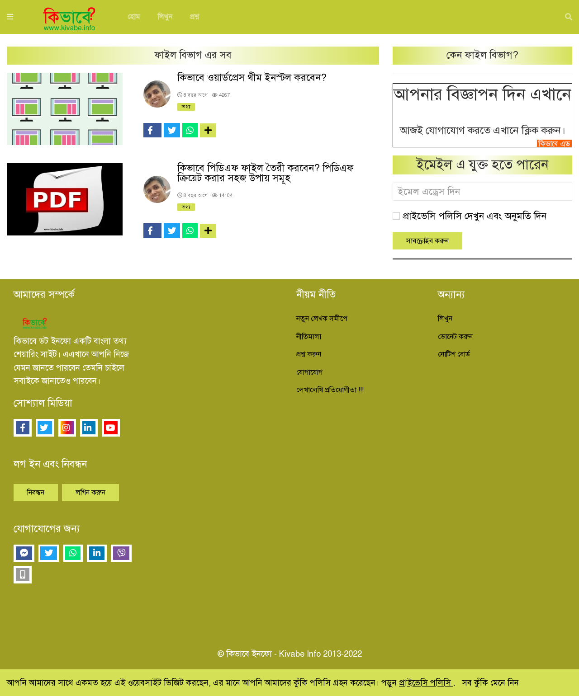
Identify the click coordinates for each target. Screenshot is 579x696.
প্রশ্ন (194, 16)
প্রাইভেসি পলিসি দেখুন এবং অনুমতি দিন (474, 216)
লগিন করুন (90, 492)
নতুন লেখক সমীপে (321, 318)
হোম (134, 16)
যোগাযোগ (309, 372)
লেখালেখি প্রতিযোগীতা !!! (330, 390)
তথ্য (186, 106)
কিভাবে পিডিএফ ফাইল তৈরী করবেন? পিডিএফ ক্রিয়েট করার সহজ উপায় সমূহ (265, 173)
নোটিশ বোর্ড (454, 354)
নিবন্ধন (35, 492)
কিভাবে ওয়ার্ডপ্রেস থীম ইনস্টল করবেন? (252, 77)
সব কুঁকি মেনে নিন (490, 682)
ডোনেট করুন (455, 336)
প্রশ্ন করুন (308, 354)
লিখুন (165, 16)
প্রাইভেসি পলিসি (426, 682)
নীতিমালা (308, 336)
